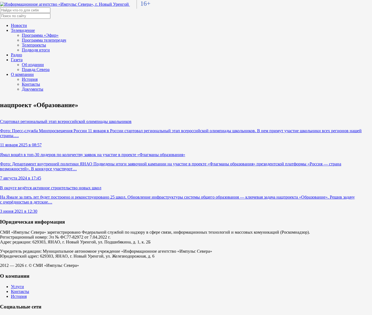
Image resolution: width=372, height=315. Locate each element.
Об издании (33, 64)
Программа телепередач (44, 40)
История (30, 79)
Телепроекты (34, 45)
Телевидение (23, 30)
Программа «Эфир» (40, 35)
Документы (32, 89)
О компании (22, 74)
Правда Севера (36, 69)
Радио (16, 55)
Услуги (17, 286)
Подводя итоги (36, 50)
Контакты (31, 84)
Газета (17, 59)
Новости (19, 25)
